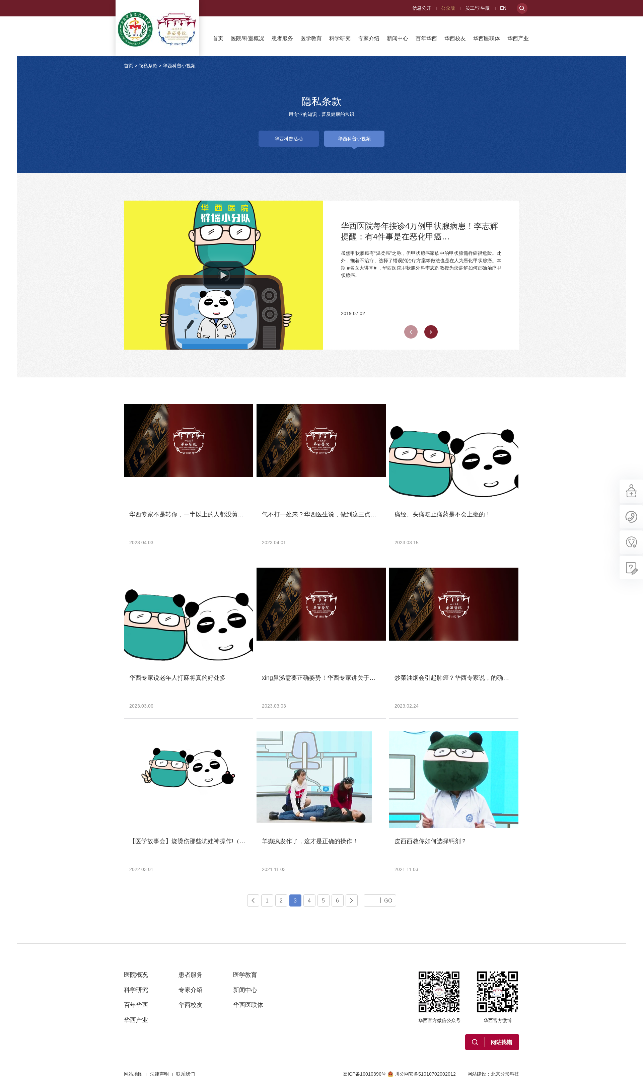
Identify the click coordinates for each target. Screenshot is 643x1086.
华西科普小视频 (179, 65)
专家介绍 (368, 38)
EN (503, 8)
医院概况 (136, 974)
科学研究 (340, 38)
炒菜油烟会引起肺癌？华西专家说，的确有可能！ (461, 677)
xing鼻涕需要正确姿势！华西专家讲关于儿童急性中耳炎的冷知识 (349, 677)
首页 (218, 38)
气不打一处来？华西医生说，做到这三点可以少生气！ (334, 514)
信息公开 (421, 8)
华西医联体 (486, 38)
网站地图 (133, 1074)
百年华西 (426, 38)
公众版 (448, 8)
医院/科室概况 (247, 38)
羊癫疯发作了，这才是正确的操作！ (310, 841)
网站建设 (477, 1074)
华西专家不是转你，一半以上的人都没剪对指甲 (192, 514)
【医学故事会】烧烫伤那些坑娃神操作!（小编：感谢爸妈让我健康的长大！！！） (238, 841)
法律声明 (159, 1074)
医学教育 (311, 38)
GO (388, 900)
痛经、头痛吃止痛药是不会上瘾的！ (443, 514)
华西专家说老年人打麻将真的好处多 (177, 677)
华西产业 (518, 38)
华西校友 (455, 38)
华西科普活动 (289, 138)
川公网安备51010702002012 (425, 1074)
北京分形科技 (505, 1074)
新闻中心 (397, 38)
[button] (224, 275)
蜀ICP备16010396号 (364, 1074)
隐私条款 (148, 65)
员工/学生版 (477, 8)
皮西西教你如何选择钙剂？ (431, 841)
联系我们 (185, 1074)
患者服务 (282, 38)
